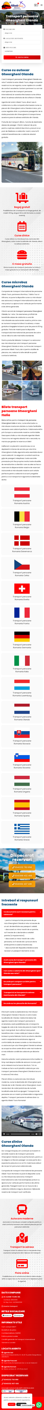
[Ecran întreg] (40, 1134)
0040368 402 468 (23, 875)
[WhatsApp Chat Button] (39, 1405)
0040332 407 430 (23, 884)
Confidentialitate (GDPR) (11, 1333)
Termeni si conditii (8, 1342)
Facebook (7, 1315)
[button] (22, 1121)
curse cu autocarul (17, 1012)
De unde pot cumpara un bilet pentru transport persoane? (20, 982)
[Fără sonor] (37, 1134)
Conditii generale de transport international (18, 1339)
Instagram (19, 1315)
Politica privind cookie (10, 1336)
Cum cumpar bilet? (9, 1327)
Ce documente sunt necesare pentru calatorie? (19, 913)
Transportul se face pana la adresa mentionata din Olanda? (19, 993)
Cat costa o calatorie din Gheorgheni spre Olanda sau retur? (22, 972)
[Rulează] (4, 1134)
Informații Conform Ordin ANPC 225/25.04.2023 (18, 1388)
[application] (22, 1121)
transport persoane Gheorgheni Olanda (22, 79)
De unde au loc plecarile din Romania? (20, 1003)
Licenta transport (10, 1306)
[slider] (20, 1134)
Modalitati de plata (9, 1330)
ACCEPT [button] (11, 1404)
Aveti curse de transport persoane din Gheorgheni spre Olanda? (20, 961)
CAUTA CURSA (23, 57)
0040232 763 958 (23, 867)
